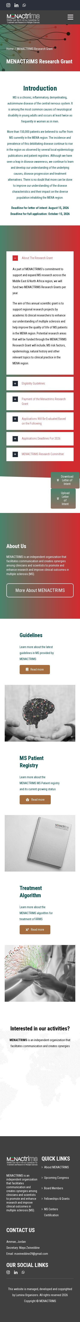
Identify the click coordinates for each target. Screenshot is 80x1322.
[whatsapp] (24, 5)
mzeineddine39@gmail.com (31, 1253)
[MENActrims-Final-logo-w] (22, 1157)
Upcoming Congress (56, 1177)
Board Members (53, 1188)
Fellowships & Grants (57, 1198)
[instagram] (8, 5)
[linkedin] (16, 5)
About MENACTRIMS (56, 1167)
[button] (40, 258)
